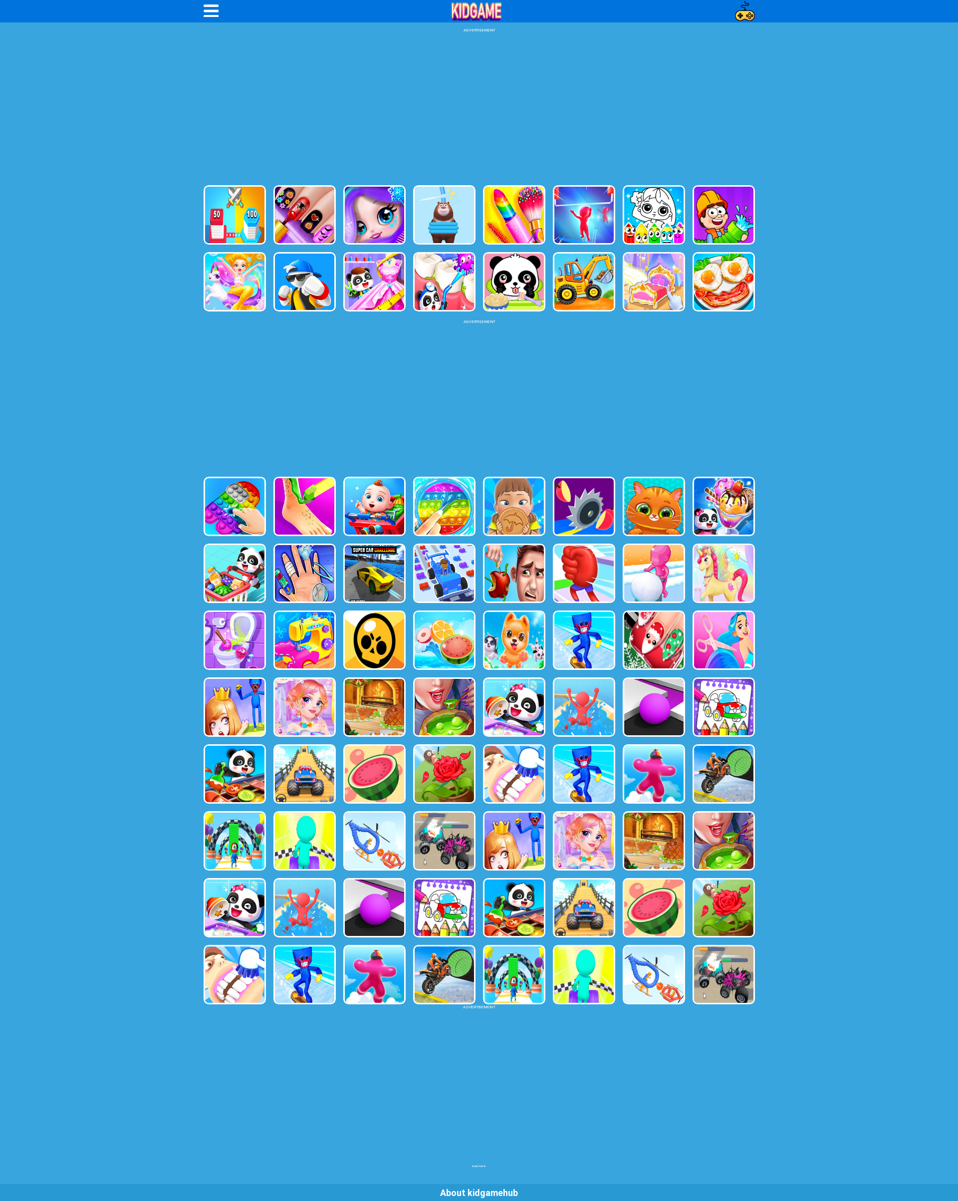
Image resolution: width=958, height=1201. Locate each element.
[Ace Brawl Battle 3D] (374, 640)
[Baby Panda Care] (514, 281)
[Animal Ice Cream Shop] (724, 506)
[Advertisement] (479, 108)
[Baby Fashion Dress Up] (374, 281)
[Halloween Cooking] (444, 707)
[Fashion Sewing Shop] (304, 640)
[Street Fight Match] (304, 281)
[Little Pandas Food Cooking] (235, 774)
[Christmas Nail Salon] (654, 640)
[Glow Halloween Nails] (304, 215)
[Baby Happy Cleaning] (514, 707)
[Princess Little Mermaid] (235, 281)
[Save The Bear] (444, 215)
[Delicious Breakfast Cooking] (724, 281)
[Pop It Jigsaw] (235, 506)
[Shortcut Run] (235, 841)
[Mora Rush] (584, 573)
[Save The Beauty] (235, 707)
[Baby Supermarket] (235, 573)
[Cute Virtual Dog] (514, 640)
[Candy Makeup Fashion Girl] (514, 215)
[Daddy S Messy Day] (514, 573)
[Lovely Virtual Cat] (654, 506)
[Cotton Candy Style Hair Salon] (374, 215)
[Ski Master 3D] (584, 640)
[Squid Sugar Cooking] (514, 506)
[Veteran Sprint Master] (304, 774)
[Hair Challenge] (724, 640)
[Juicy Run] (584, 506)
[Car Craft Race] (444, 573)
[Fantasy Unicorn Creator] (724, 573)
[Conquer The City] (235, 215)
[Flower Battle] (444, 774)
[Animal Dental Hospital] (444, 281)
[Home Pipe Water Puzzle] (724, 215)
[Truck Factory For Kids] (584, 281)
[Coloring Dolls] (654, 215)
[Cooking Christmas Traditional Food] (374, 707)
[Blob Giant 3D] (654, 774)
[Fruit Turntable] (444, 640)
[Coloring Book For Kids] (724, 707)
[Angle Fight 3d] (374, 841)
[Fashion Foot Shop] (304, 506)
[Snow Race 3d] (584, 774)
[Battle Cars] (444, 841)
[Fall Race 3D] (304, 841)
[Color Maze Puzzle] (654, 707)
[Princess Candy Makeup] (304, 707)
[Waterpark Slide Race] (584, 707)
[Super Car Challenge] (374, 573)
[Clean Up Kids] (235, 640)
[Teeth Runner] (514, 774)
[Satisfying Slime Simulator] (444, 506)
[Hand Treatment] (304, 573)
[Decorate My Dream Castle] (654, 281)
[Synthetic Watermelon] (374, 774)
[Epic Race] (584, 215)
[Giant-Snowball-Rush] (654, 573)
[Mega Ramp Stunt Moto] (724, 774)
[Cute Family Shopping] (374, 506)
